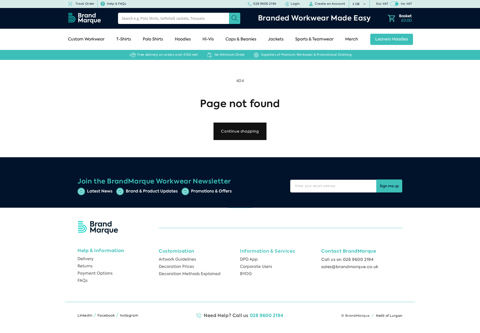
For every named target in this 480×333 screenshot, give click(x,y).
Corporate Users (256, 266)
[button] (87, 39)
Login (295, 4)
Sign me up (389, 186)
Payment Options (95, 273)
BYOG (246, 273)
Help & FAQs (116, 4)
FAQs (83, 280)
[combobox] (179, 18)
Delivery (86, 258)
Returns (85, 266)
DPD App (249, 259)
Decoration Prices (176, 266)
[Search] (234, 18)
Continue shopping (240, 131)
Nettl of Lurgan (389, 316)
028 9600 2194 (264, 4)
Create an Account (329, 4)
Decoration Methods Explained (189, 273)
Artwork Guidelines (177, 259)
